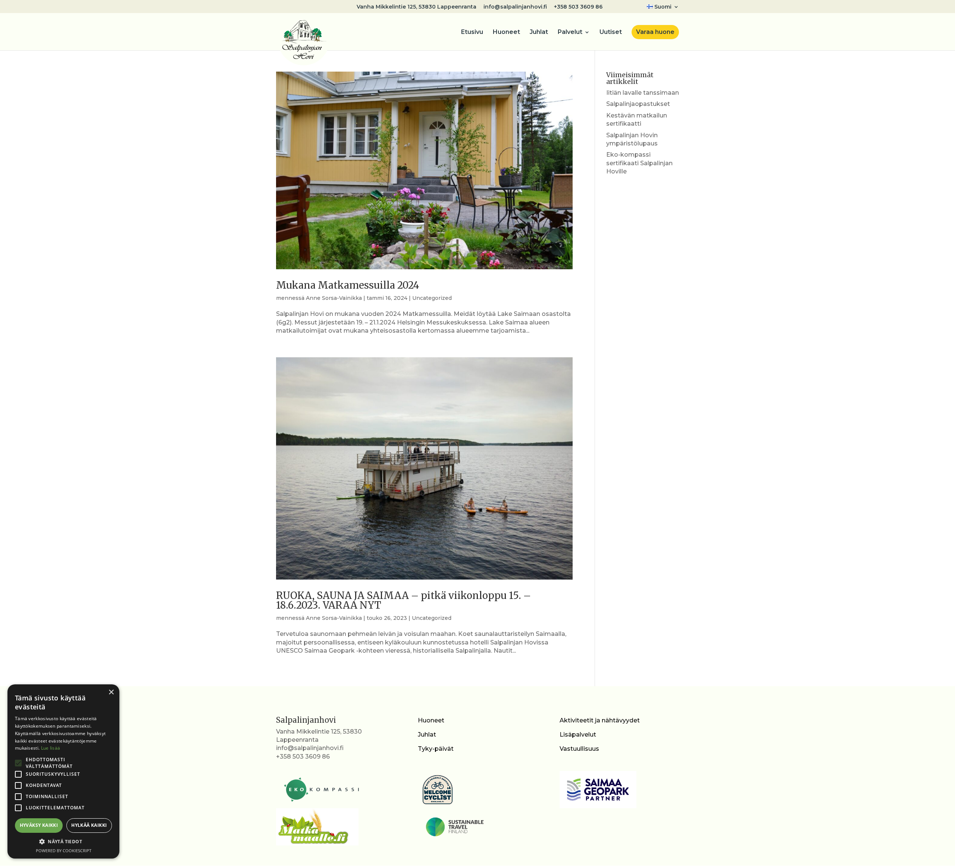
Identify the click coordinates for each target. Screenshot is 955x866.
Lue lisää (50, 748)
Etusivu (472, 32)
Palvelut (570, 32)
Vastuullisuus (579, 748)
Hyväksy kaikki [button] (39, 825)
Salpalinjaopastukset (638, 103)
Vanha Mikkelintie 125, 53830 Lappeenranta (416, 7)
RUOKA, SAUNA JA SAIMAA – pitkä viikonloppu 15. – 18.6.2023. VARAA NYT (403, 600)
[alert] (63, 771)
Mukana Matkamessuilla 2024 (347, 285)
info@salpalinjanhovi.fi (515, 7)
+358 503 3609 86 (578, 7)
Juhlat (539, 32)
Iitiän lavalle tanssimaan (642, 92)
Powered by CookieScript (63, 850)
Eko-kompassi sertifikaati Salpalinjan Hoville (639, 163)
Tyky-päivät (436, 748)
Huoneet (506, 32)
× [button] (111, 692)
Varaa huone (655, 31)
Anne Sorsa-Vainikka (334, 298)
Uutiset (610, 32)
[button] (63, 842)
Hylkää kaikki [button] (89, 825)
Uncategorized (432, 298)
